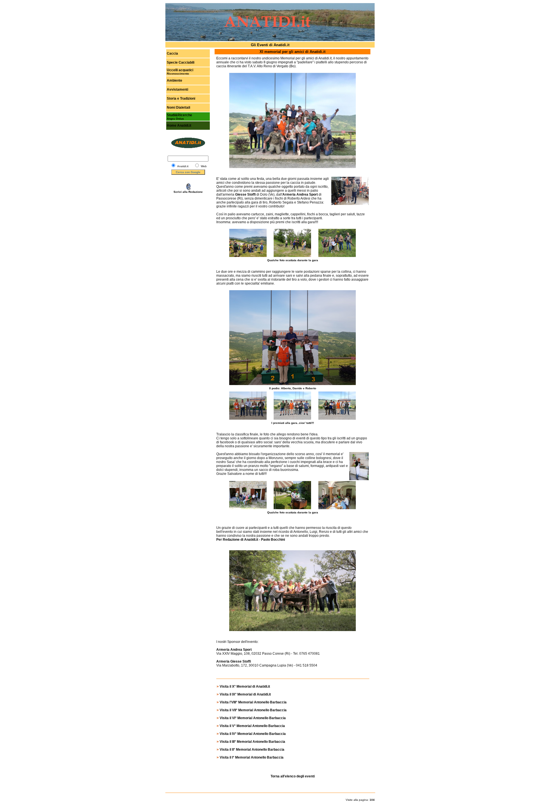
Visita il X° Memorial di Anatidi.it (245, 686)
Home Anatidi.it (179, 126)
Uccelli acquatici (180, 70)
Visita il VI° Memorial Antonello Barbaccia (253, 718)
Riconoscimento (178, 73)
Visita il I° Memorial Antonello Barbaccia (252, 757)
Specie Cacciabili (180, 62)
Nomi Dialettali (178, 107)
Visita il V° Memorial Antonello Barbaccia (252, 726)
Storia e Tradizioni (181, 98)
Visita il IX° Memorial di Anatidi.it (245, 694)
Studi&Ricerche (179, 115)
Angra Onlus (175, 118)
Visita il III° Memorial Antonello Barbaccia (252, 742)
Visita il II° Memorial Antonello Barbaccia (252, 750)
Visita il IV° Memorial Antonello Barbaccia (253, 734)
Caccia (172, 53)
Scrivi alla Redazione (188, 191)
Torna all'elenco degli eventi (293, 776)
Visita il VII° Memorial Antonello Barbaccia (253, 710)
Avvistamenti (177, 89)
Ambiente (174, 80)
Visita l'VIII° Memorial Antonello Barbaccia (253, 702)
